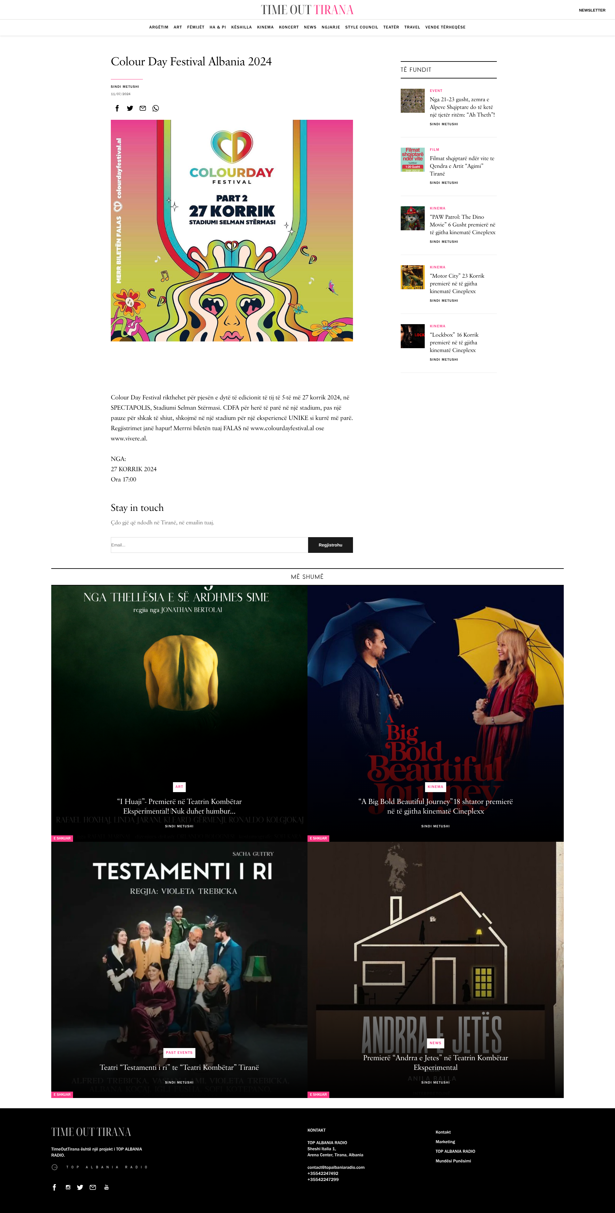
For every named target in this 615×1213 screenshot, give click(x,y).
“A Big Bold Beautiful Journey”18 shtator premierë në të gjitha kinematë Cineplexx (435, 806)
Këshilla (241, 27)
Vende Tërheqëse (445, 27)
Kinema (265, 27)
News (310, 27)
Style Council (361, 27)
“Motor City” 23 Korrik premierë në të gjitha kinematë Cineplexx (457, 284)
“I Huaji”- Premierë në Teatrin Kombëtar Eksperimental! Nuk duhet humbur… (179, 806)
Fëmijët (195, 27)
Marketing (445, 1141)
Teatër (391, 27)
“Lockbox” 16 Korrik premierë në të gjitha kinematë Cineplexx (454, 343)
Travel (413, 27)
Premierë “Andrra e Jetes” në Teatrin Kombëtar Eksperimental (435, 1063)
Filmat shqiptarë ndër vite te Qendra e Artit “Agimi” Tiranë (462, 166)
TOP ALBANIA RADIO (455, 1151)
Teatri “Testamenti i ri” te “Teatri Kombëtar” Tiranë (179, 1068)
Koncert (289, 27)
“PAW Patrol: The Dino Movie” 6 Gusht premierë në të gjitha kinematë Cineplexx (463, 225)
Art (178, 27)
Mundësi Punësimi (453, 1161)
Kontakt (443, 1132)
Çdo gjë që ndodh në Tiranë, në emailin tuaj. (162, 523)
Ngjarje (331, 27)
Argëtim (158, 27)
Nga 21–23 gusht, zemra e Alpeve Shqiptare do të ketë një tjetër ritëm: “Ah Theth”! (462, 107)
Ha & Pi (218, 27)
